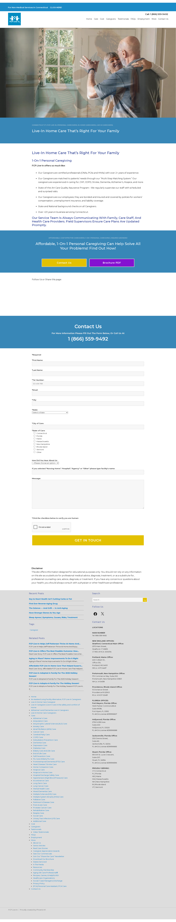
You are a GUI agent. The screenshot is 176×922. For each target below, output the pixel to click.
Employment (144, 19)
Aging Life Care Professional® (45, 873)
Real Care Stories (40, 848)
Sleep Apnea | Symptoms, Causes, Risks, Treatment (53, 617)
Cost (102, 19)
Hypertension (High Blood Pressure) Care (50, 778)
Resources (37, 867)
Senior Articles (39, 846)
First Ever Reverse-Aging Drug (43, 603)
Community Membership (43, 870)
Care (96, 19)
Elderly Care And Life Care (44, 751)
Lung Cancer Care (40, 786)
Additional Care (39, 821)
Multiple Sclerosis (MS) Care (44, 794)
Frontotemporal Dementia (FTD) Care (49, 762)
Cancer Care (38, 732)
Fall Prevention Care (41, 756)
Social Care (38, 816)
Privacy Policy (39, 883)
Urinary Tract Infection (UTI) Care (46, 818)
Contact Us (163, 19)
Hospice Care (39, 770)
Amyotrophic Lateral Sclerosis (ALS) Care (50, 724)
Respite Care (38, 813)
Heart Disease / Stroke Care (45, 764)
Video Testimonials (41, 832)
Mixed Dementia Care (42, 791)
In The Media (38, 864)
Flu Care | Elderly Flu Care (43, 759)
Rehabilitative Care (41, 810)
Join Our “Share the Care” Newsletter (48, 856)
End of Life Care (39, 753)
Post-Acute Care (40, 805)
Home (89, 19)
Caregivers (111, 19)
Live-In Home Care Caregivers (43, 713)
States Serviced (40, 862)
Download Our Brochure (43, 859)
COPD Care (38, 737)
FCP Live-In (13, 910)
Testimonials (123, 19)
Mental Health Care (41, 789)
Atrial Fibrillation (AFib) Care (44, 729)
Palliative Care (39, 799)
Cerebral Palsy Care (41, 734)
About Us (37, 843)
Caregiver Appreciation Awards (46, 851)
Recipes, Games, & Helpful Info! (46, 875)
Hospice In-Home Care (42, 772)
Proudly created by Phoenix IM (33, 910)
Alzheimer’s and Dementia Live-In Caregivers (50, 710)
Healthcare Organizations (44, 878)
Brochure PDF (112, 262)
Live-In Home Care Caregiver (43, 702)
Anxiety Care (38, 726)
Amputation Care (40, 721)
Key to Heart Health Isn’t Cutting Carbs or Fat (50, 599)
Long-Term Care (40, 783)
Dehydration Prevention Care (45, 740)
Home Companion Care (43, 767)
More (154, 19)
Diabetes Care (39, 748)
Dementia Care (39, 743)
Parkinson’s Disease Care (43, 802)
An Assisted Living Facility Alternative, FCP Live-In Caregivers (56, 699)
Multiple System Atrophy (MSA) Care (48, 797)
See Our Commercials (42, 854)
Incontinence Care (41, 781)
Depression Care (40, 745)
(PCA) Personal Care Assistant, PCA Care (49, 886)
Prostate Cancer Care (42, 808)
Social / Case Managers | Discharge (47, 881)
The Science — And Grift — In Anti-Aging (48, 608)
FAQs (133, 19)
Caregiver (34, 630)
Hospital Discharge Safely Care (46, 775)
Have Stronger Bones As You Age (44, 613)
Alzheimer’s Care (40, 718)
